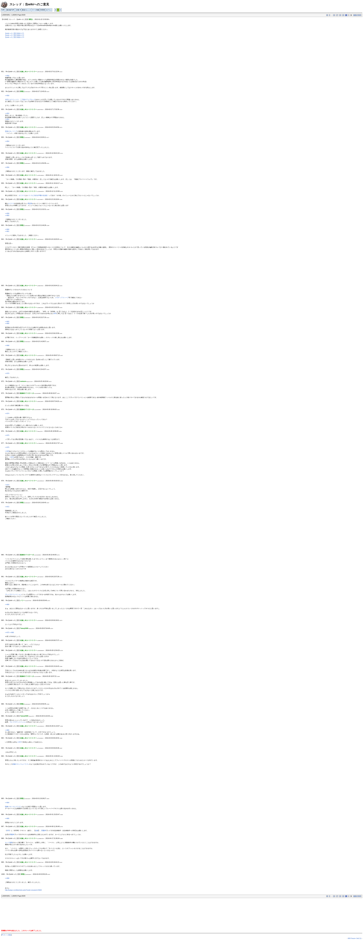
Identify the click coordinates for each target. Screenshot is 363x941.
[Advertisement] (58, 55)
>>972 (7, 507)
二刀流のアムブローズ (27, 99)
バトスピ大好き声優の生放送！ (38, 195)
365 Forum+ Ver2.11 (354, 938)
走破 (36, 830)
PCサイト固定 (6, 935)
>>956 (7, 167)
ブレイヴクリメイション (13, 594)
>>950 (7, 76)
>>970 (7, 373)
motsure (23, 381)
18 (340, 15)
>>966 (7, 323)
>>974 (7, 413)
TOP (2, 10)
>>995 (7, 818)
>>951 (7, 119)
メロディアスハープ (62, 297)
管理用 (42, 10)
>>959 (7, 213)
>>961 (7, 231)
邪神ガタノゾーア (11, 131)
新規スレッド (26, 10)
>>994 (7, 802)
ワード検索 (35, 10)
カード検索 (9, 842)
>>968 (7, 345)
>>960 (7, 215)
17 (337, 15)
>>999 (7, 878)
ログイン (49, 10)
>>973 (12, 457)
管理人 (31, 19)
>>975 (7, 435)
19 (343, 15)
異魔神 (43, 830)
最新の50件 (357, 15)
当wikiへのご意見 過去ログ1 (14, 33)
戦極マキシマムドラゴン (21, 764)
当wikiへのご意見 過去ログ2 (14, 35)
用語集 (30, 203)
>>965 (7, 321)
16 (334, 15)
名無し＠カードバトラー (28, 175)
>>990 (7, 730)
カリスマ (22, 195)
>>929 (7, 451)
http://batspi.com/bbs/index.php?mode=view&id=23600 (23, 890)
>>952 (7, 113)
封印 (54, 313)
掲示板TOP (10, 10)
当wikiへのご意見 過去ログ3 (14, 37)
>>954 (7, 141)
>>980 (7, 604)
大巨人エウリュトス (12, 99)
